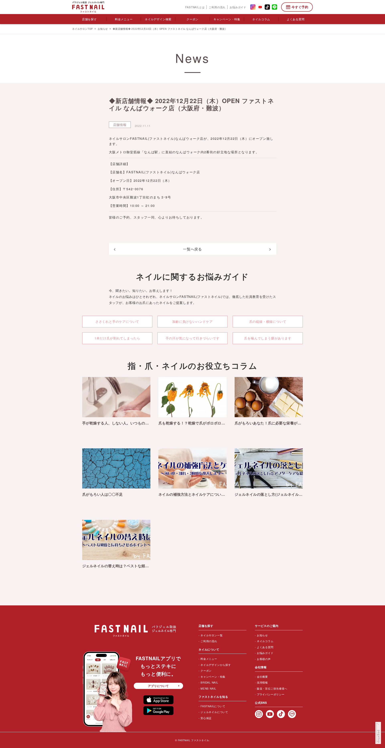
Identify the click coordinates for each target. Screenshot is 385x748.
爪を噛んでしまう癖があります (267, 338)
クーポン (192, 19)
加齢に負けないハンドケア (192, 321)
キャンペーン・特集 (227, 19)
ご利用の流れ (217, 7)
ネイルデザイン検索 (158, 19)
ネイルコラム (261, 19)
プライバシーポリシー (271, 694)
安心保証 (206, 718)
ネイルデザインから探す (216, 665)
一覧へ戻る (192, 248)
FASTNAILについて (213, 706)
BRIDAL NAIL (209, 682)
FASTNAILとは (195, 7)
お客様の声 (264, 659)
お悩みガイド (238, 7)
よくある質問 (296, 19)
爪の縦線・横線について (267, 321)
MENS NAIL (208, 688)
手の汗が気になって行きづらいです (193, 338)
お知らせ (262, 635)
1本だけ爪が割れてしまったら (117, 338)
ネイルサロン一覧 (212, 635)
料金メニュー (124, 19)
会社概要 (262, 677)
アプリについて (158, 686)
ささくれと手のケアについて (117, 321)
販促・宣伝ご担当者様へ (272, 688)
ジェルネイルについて (214, 712)
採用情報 (262, 682)
